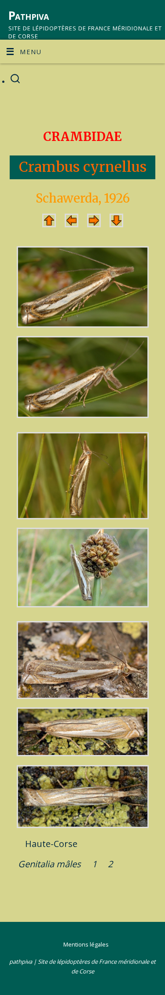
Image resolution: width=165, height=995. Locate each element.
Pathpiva (28, 15)
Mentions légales (86, 944)
